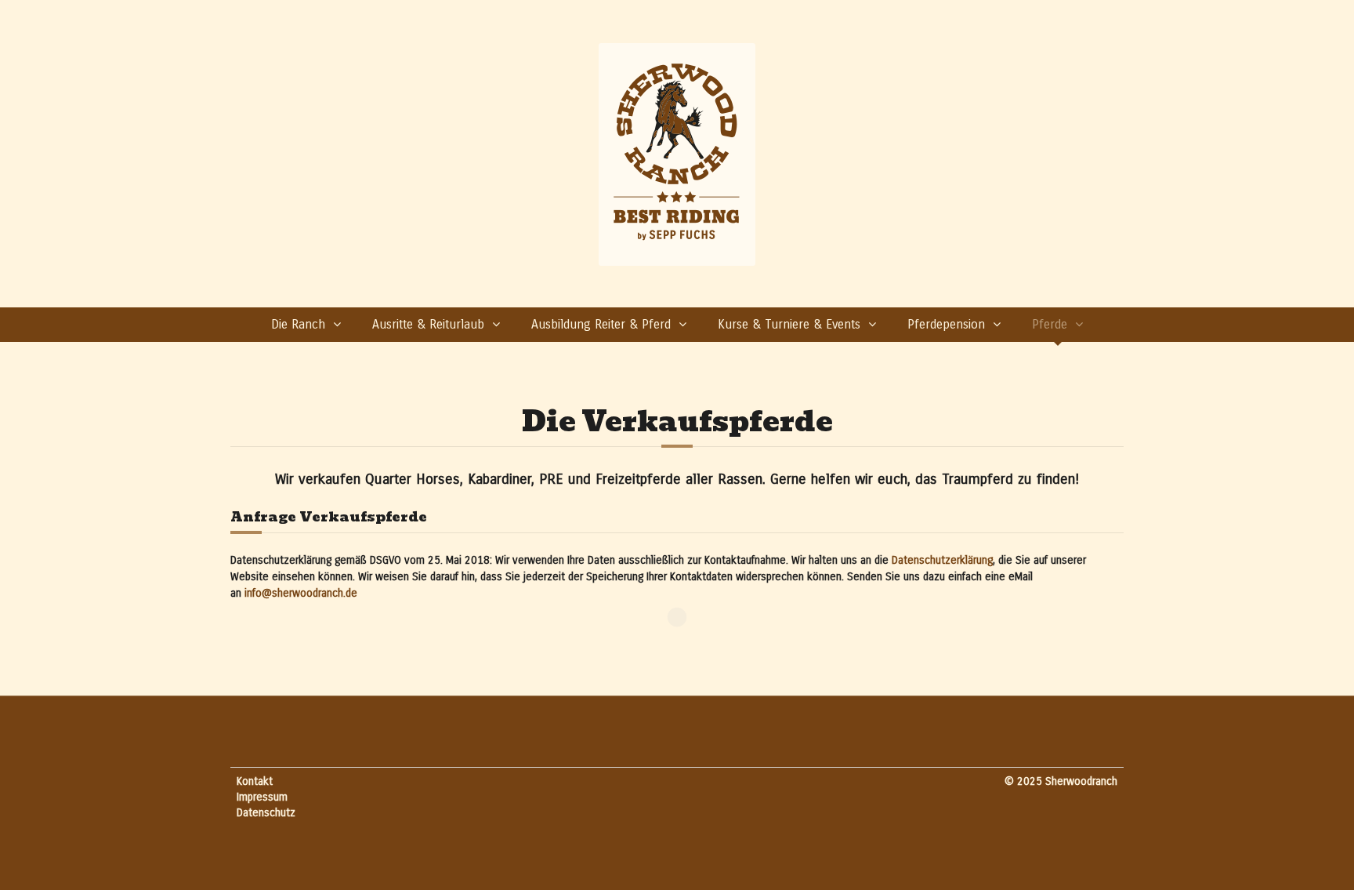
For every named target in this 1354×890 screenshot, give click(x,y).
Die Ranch (298, 324)
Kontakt (255, 781)
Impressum (262, 797)
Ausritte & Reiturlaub (428, 324)
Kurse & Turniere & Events (789, 324)
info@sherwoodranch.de (300, 593)
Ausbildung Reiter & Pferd (601, 324)
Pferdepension (946, 324)
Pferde (1049, 324)
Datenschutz (266, 812)
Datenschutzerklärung (942, 560)
